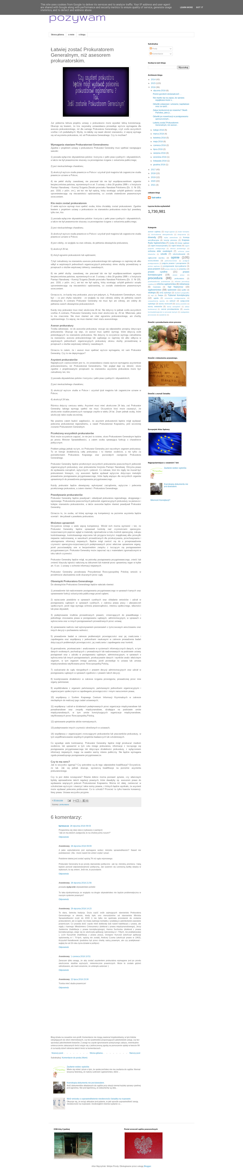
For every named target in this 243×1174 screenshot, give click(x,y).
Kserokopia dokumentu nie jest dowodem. (85, 1083)
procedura (155, 278)
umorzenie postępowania (175, 298)
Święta (160, 295)
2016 (153, 87)
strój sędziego (165, 293)
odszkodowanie (179, 254)
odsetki (164, 254)
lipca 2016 (158, 149)
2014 (153, 79)
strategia (152, 292)
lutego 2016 (158, 130)
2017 (153, 169)
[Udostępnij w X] (80, 800)
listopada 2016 (160, 161)
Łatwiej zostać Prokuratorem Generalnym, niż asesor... (165, 124)
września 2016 (160, 157)
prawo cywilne (157, 271)
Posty (154, 49)
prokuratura (64, 804)
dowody (152, 237)
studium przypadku (182, 293)
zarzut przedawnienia (170, 309)
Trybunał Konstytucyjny (178, 295)
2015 (153, 83)
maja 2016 (158, 141)
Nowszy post (57, 1053)
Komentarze (157, 54)
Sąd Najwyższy (175, 287)
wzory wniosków (155, 306)
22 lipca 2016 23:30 (80, 979)
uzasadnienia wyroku (156, 301)
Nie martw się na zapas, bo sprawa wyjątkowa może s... (168, 99)
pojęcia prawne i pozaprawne (174, 263)
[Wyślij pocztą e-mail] (74, 800)
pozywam (77, 16)
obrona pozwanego (178, 248)
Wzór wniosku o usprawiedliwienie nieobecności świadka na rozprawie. (99, 1099)
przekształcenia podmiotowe (159, 281)
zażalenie (162, 315)
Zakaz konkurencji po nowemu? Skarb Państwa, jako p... (170, 111)
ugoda (156, 298)
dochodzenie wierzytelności (162, 234)
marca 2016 (158, 134)
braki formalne (183, 232)
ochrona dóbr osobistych (160, 251)
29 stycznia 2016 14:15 (81, 908)
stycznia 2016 (159, 90)
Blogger (147, 1166)
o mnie (71, 34)
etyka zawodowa (171, 237)
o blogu (82, 34)
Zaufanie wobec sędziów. (78, 1067)
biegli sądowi (170, 232)
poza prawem (154, 269)
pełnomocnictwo (171, 261)
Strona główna (57, 34)
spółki (184, 290)
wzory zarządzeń (174, 306)
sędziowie (172, 290)
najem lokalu (176, 246)
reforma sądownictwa (166, 284)
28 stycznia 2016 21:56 (81, 883)
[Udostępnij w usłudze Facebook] (84, 800)
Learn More (186, 7)
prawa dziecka (170, 269)
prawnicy (182, 269)
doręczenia (182, 234)
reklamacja (184, 284)
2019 (153, 177)
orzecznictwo (153, 261)
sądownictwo (154, 289)
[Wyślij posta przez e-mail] (69, 800)
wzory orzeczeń (165, 304)
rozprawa (157, 287)
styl (152, 295)
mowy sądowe (183, 243)
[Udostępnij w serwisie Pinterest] (87, 800)
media (171, 243)
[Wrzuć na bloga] (77, 800)
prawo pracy (178, 275)
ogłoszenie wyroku (156, 258)
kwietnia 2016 (159, 138)
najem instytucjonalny (159, 246)
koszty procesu (170, 240)
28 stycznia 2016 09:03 (80, 826)
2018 (153, 173)
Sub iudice (156, 197)
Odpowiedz (64, 837)
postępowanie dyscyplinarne (174, 266)
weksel (172, 301)
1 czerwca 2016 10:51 (81, 956)
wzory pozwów (181, 304)
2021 (153, 185)
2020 (153, 181)
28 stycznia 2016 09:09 (81, 846)
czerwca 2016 (159, 145)
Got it (199, 7)
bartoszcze (64, 826)
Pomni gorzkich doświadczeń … (167, 94)
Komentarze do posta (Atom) (74, 1058)
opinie (175, 257)
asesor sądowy (154, 232)
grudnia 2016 (159, 164)
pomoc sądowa (154, 266)
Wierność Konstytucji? (160, 500)
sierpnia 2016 (159, 153)
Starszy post (134, 1053)
